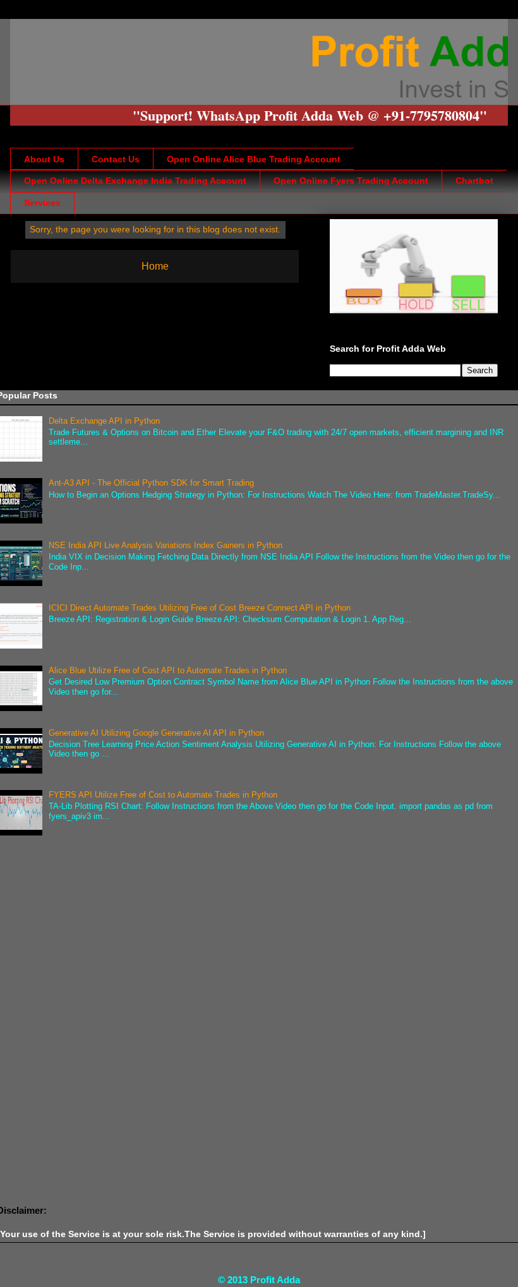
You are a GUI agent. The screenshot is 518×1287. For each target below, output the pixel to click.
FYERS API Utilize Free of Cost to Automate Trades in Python (163, 794)
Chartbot (474, 181)
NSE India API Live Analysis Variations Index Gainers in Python (165, 545)
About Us (44, 159)
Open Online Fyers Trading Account (351, 181)
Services (42, 203)
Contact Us (116, 159)
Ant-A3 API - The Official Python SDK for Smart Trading (151, 483)
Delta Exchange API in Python (104, 421)
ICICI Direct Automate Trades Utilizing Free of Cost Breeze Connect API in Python (200, 608)
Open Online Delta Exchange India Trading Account (135, 181)
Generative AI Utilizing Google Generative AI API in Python (156, 733)
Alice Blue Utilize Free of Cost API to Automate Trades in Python (168, 670)
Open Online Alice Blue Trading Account (253, 159)
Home (155, 266)
